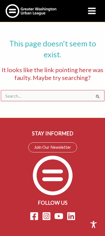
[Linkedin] (71, 216)
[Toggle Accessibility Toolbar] (93, 224)
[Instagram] (46, 216)
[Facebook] (34, 216)
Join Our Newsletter (52, 147)
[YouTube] (58, 216)
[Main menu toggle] (91, 10)
